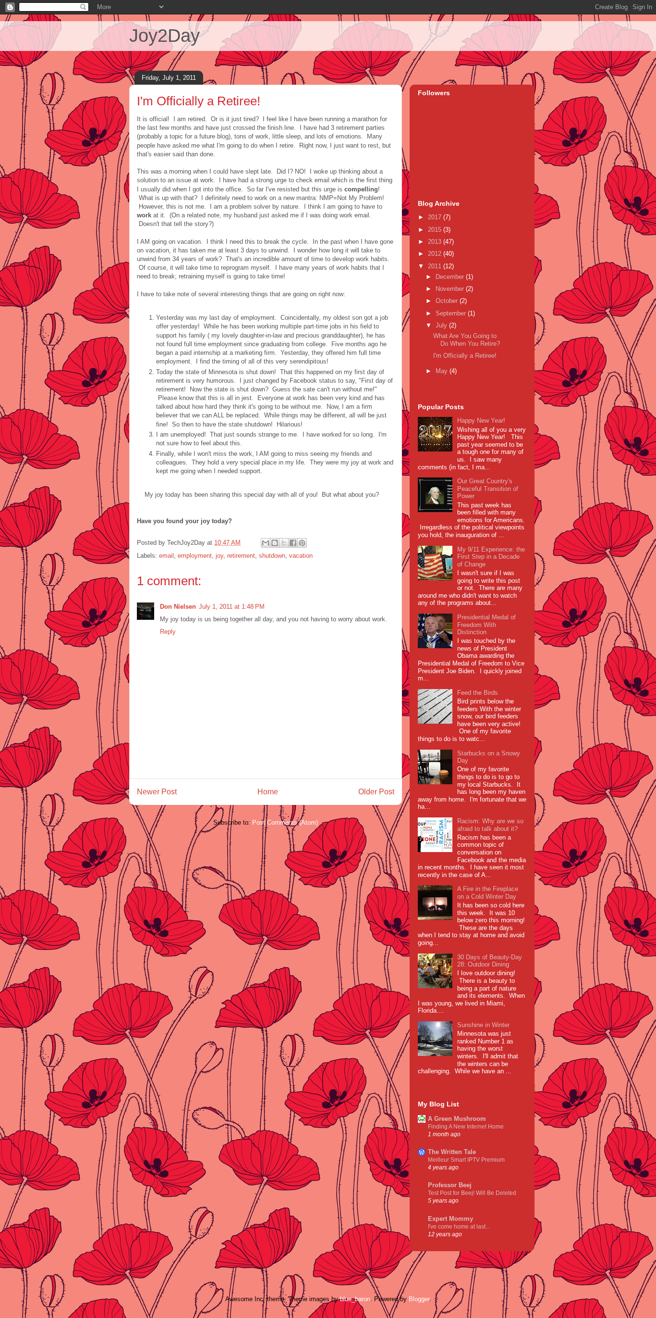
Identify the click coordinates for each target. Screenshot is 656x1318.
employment (195, 555)
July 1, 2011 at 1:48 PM (232, 606)
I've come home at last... (459, 1226)
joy (219, 555)
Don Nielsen (178, 606)
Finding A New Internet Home (466, 1126)
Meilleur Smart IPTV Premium (466, 1159)
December (451, 276)
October (448, 300)
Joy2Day (164, 35)
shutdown (272, 555)
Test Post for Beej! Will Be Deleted (472, 1193)
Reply (168, 631)
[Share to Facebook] (293, 543)
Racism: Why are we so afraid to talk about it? (490, 824)
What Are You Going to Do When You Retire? (466, 339)
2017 (435, 217)
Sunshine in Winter (483, 1025)
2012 (435, 253)
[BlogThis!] (274, 543)
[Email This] (265, 543)
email (166, 555)
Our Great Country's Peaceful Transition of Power (487, 488)
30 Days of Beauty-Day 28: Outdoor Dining (489, 961)
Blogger (419, 1299)
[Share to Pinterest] (302, 543)
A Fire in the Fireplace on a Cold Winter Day (487, 892)
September (452, 313)
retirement (241, 555)
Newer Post (157, 792)
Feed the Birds (477, 692)
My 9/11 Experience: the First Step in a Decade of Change (491, 557)
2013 (435, 241)
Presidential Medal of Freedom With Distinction (486, 625)
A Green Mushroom (457, 1118)
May (442, 371)
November (451, 288)
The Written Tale (452, 1151)
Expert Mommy (450, 1218)
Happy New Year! (481, 420)
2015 (435, 229)
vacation (301, 555)
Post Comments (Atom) (285, 822)
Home (267, 792)
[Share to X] (284, 543)
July (442, 325)
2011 (435, 266)
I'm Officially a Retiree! (465, 355)
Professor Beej (450, 1185)
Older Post (376, 792)
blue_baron (355, 1299)
